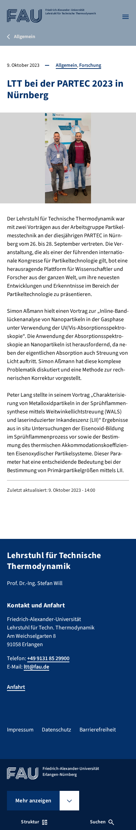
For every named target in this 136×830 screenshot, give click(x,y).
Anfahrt (16, 687)
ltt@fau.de (36, 667)
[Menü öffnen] (125, 16)
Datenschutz (56, 730)
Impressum (20, 730)
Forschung (90, 65)
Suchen (98, 821)
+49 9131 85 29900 (48, 658)
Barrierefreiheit (98, 730)
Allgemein (66, 65)
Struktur (30, 821)
